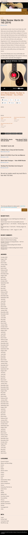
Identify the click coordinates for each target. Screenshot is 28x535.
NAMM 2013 (4, 494)
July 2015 (3, 409)
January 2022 (4, 294)
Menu (4, 13)
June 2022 (3, 286)
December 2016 (4, 385)
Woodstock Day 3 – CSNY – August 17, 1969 (11, 229)
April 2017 (3, 378)
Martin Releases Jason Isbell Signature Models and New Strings (13, 219)
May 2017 (3, 376)
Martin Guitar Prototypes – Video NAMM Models (13, 160)
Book (2, 467)
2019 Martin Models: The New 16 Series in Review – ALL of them (12, 94)
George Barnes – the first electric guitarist (12, 242)
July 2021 (3, 299)
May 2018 (3, 356)
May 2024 (3, 266)
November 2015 (4, 403)
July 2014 (3, 429)
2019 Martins (13, 133)
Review (2, 505)
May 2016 (3, 392)
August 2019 (4, 330)
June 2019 (3, 334)
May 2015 (3, 413)
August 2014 (4, 427)
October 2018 (4, 347)
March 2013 (3, 453)
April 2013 (3, 451)
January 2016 (4, 400)
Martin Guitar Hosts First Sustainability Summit (12, 222)
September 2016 (5, 389)
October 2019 (4, 327)
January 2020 (4, 325)
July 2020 (3, 316)
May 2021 (3, 303)
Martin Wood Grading (11, 240)
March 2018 (3, 359)
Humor (2, 485)
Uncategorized (4, 507)
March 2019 (3, 338)
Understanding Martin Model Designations (11, 245)
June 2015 (3, 411)
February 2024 (4, 270)
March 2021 (3, 306)
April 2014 (3, 431)
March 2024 (3, 268)
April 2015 (3, 414)
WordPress (24, 532)
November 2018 (4, 345)
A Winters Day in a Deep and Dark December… (12, 150)
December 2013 (4, 438)
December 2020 (4, 312)
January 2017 (4, 383)
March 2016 (3, 396)
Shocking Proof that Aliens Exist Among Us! (12, 166)
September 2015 (5, 405)
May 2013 (3, 449)
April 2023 (3, 277)
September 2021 (5, 297)
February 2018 (4, 361)
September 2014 (5, 425)
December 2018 (4, 343)
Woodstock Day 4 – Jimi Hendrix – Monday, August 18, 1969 (14, 224)
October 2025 (4, 257)
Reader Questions (5, 501)
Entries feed (4, 519)
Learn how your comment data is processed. (13, 206)
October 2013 (4, 442)
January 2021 (4, 310)
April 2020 (3, 321)
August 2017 (4, 370)
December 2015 (4, 402)
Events (2, 472)
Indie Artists (4, 489)
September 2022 (5, 283)
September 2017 (5, 369)
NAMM (2, 492)
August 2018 (4, 350)
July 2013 (3, 445)
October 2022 (4, 281)
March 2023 (3, 279)
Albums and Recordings (6, 463)
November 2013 (4, 440)
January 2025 (4, 264)
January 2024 (4, 272)
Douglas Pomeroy (5, 241)
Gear (2, 478)
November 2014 (4, 422)
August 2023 (4, 275)
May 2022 (3, 288)
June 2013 (3, 447)
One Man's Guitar (11, 4)
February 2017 (4, 381)
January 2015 (4, 420)
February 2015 (4, 418)
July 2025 (3, 261)
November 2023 (4, 273)
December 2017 (4, 365)
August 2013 (4, 444)
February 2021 (4, 308)
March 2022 (3, 290)
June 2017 (3, 374)
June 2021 (3, 301)
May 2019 (3, 336)
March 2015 (3, 416)
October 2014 (4, 423)
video (2, 18)
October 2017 (4, 367)
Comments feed (5, 521)
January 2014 (4, 436)
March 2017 (3, 380)
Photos (2, 500)
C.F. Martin (19, 133)
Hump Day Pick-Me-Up (6, 487)
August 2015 (4, 407)
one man (3, 244)
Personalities (4, 498)
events (2, 474)
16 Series (7, 133)
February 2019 (4, 339)
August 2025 (4, 259)
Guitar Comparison (5, 483)
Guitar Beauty (4, 481)
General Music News (6, 479)
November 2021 (4, 295)
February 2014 (4, 434)
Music (2, 490)
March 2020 (3, 323)
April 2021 (3, 305)
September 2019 (5, 328)
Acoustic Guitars (5, 461)
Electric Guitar (4, 470)
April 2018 (3, 358)
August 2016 (4, 391)
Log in (2, 517)
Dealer (2, 468)
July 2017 (3, 372)
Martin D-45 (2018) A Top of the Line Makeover (13, 155)
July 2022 (3, 284)
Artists (2, 465)
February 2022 (4, 292)
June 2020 (3, 317)
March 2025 (3, 262)
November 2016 (4, 387)
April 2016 (3, 394)
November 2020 (4, 314)
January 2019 (4, 341)
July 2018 (3, 352)
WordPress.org (4, 523)
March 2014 (3, 433)
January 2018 (4, 363)
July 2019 (3, 332)
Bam (4, 533)
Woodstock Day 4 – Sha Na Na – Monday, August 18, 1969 (13, 227)
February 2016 (4, 398)
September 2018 (5, 348)
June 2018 (3, 354)
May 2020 (3, 319)
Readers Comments (5, 503)
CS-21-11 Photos (14, 238)
